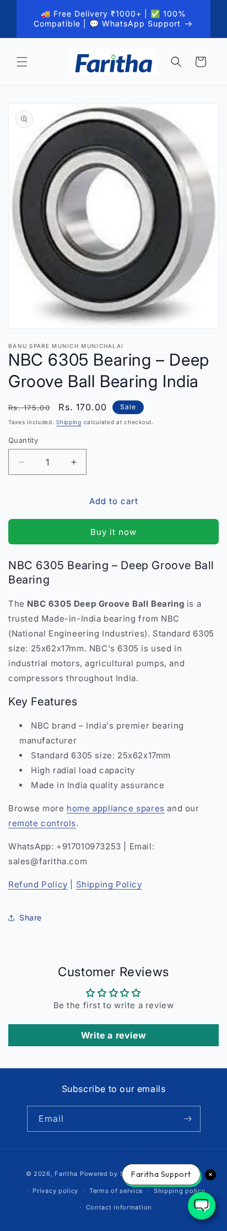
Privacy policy (55, 1191)
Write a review (113, 1035)
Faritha (66, 1174)
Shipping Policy (109, 884)
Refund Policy (38, 884)
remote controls (42, 823)
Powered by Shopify (112, 1174)
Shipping (69, 422)
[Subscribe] (188, 1119)
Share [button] (30, 917)
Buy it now (113, 532)
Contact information (119, 1207)
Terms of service (116, 1191)
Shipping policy (180, 1191)
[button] (22, 62)
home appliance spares (116, 808)
